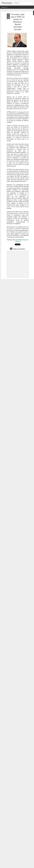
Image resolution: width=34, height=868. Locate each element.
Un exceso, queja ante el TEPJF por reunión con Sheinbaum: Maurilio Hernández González (18, 22)
